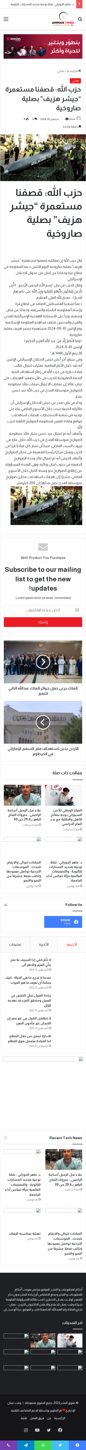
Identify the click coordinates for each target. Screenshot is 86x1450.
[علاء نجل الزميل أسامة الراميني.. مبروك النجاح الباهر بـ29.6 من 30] (22, 795)
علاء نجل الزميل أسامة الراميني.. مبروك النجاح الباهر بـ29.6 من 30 (24, 814)
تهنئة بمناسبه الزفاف (25, 1233)
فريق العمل (37, 1418)
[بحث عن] (80, 20)
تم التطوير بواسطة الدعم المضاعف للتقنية (36, 1410)
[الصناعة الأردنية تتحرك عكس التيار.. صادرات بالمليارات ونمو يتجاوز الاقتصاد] (16, 1356)
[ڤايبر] (8, 1445)
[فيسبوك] (60, 1430)
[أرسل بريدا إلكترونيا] (66, 119)
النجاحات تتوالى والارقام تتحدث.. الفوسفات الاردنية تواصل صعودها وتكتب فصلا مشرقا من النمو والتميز (23, 871)
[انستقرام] (26, 1430)
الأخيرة (43, 944)
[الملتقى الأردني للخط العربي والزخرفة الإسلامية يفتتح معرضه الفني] (43, 1372)
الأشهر (71, 944)
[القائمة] (6, 20)
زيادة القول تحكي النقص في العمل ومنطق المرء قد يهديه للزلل (29, 1000)
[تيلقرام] (25, 1445)
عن (49, 1418)
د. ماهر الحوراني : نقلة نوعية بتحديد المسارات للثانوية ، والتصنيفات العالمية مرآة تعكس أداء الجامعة (64, 871)
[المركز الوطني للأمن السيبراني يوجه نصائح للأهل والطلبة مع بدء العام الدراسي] (63, 795)
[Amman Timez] (63, 19)
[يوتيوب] (37, 1430)
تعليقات (15, 944)
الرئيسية (72, 71)
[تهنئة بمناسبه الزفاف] (22, 1218)
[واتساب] (43, 1445)
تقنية (24, 1418)
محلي (60, 71)
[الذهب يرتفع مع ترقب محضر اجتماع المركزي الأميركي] (69, 1372)
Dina (72, 119)
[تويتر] (48, 1430)
